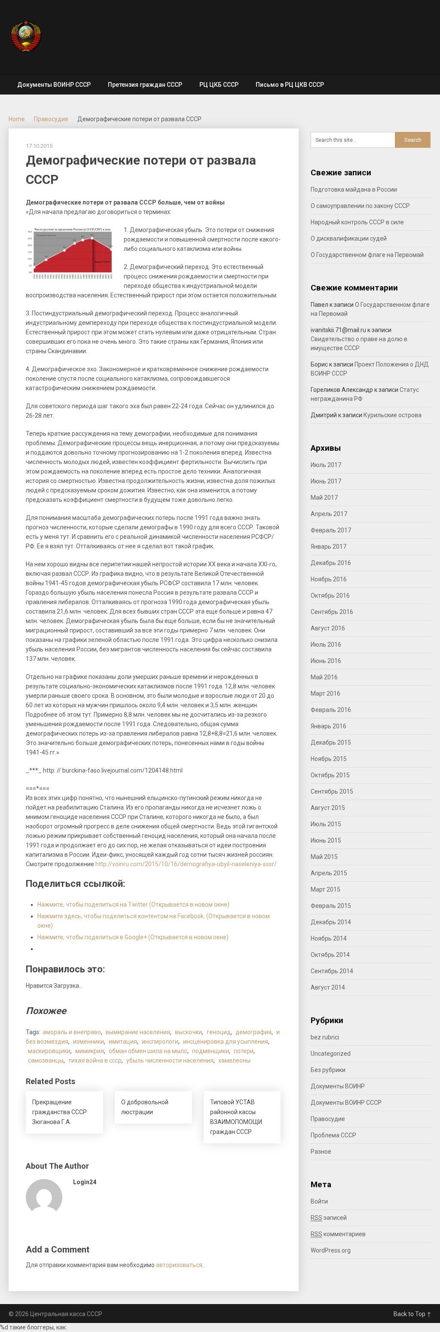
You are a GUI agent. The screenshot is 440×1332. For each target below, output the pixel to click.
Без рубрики (328, 1069)
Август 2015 (328, 807)
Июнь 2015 (326, 840)
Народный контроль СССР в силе (357, 222)
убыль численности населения (170, 1060)
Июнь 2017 (326, 481)
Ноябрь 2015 (329, 758)
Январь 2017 (328, 546)
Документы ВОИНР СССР (54, 84)
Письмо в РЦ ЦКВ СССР (290, 84)
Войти (319, 1201)
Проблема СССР (333, 1135)
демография (253, 1032)
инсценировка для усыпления (225, 1041)
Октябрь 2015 (330, 775)
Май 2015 (324, 856)
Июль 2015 (326, 824)
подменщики (210, 1051)
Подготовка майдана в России (354, 189)
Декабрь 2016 (331, 562)
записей (329, 1217)
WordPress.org (331, 1250)
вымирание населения (138, 1032)
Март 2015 (325, 889)
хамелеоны (234, 1060)
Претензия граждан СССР (145, 84)
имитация (123, 1041)
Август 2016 (328, 628)
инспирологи (160, 1041)
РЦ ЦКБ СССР (218, 84)
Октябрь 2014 (330, 954)
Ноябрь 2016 (329, 579)
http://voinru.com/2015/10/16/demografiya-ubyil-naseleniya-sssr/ (186, 864)
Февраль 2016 (331, 709)
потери (244, 1051)
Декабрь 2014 (331, 922)
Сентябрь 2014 (332, 971)
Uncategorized (331, 1053)
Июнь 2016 (326, 660)
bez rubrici (325, 1037)
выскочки (188, 1032)
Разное (321, 1151)
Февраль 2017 (331, 530)
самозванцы (46, 1060)
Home (17, 119)
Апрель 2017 (329, 513)
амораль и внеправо (72, 1032)
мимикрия (89, 1051)
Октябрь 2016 (330, 595)
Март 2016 (325, 693)
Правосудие (51, 119)
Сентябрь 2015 (332, 791)
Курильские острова (393, 415)
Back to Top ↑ (412, 1314)
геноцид (219, 1032)
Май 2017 (324, 497)
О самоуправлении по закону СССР (360, 205)
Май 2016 (324, 677)
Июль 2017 (326, 464)
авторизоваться (179, 1265)
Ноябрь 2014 (329, 938)
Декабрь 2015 (331, 742)
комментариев (338, 1234)
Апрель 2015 (329, 873)
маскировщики (49, 1051)
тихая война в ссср (95, 1060)
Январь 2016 (328, 726)
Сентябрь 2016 (332, 611)
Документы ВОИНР (338, 1086)
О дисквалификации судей (349, 238)
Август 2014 (328, 987)
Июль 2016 (326, 644)
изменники (88, 1041)
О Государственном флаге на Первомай (367, 254)
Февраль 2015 (331, 905)
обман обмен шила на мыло (148, 1051)
